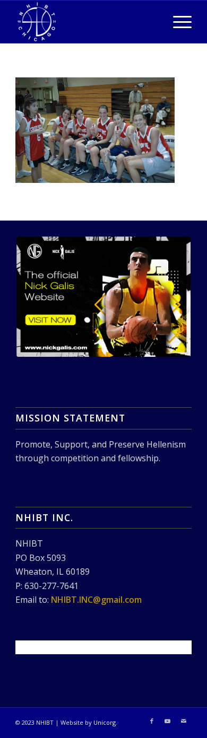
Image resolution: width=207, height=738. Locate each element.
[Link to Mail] (184, 721)
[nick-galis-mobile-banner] (103, 296)
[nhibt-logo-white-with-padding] (85, 22)
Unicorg (104, 722)
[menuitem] (177, 22)
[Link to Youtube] (168, 721)
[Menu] (177, 22)
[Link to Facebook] (152, 721)
